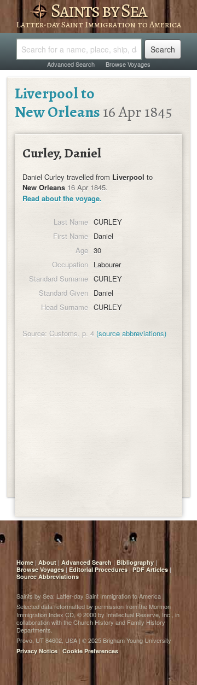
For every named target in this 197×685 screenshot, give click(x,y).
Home (24, 562)
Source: (34, 333)
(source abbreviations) (131, 333)
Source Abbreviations (47, 576)
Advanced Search (71, 64)
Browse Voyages (128, 64)
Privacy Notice (36, 651)
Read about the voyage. (62, 198)
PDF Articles (150, 569)
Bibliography (135, 562)
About (47, 562)
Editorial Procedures (98, 569)
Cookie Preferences (90, 651)
